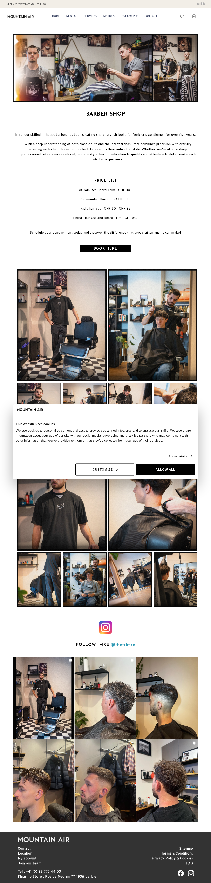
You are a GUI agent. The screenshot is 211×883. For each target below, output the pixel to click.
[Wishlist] (182, 16)
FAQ (189, 863)
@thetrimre (123, 645)
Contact (24, 848)
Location (25, 853)
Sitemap (186, 848)
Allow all (165, 469)
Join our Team (29, 863)
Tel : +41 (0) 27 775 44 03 (39, 871)
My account (27, 858)
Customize (103, 469)
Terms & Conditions (177, 853)
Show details (177, 456)
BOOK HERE (105, 248)
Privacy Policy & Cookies (172, 858)
